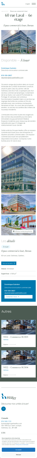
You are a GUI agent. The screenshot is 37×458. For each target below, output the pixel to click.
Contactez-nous (11, 297)
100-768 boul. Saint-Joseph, (11, 425)
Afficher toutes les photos (23, 231)
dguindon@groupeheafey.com (12, 77)
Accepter (19, 450)
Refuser (18, 455)
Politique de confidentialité (22, 444)
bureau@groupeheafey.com (11, 423)
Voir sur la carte (8, 263)
